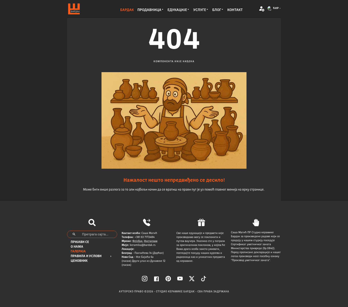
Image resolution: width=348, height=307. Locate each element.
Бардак (127, 10)
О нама (77, 246)
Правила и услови (86, 256)
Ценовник (79, 261)
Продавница (149, 10)
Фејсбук (137, 241)
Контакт (235, 10)
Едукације (177, 10)
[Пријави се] (261, 9)
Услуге (199, 10)
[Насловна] (74, 9)
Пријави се (80, 242)
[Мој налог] (256, 9)
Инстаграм (150, 241)
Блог (216, 10)
